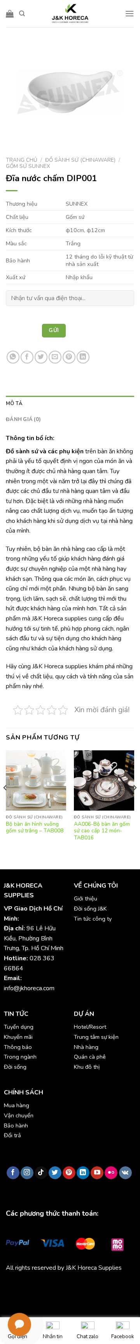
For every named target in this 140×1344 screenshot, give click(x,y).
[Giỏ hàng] (10, 13)
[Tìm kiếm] (22, 13)
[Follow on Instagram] (27, 1173)
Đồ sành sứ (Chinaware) (80, 160)
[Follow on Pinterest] (69, 1173)
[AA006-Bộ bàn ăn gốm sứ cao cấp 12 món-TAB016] (104, 780)
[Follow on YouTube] (97, 1173)
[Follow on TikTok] (41, 1173)
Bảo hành (16, 1125)
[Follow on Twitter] (55, 1173)
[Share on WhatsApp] (13, 357)
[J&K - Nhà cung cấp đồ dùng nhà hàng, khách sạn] (70, 13)
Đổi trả (12, 1135)
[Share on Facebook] (27, 357)
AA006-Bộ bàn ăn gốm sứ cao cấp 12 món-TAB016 (102, 831)
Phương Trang (74, 1285)
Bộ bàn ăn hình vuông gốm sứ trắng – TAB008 (34, 827)
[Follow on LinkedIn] (83, 1173)
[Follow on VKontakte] (125, 1173)
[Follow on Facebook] (13, 1173)
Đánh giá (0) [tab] (23, 419)
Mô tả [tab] (14, 403)
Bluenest (31, 1296)
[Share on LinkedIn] (83, 357)
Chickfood (40, 1285)
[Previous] (5, 803)
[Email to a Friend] (55, 357)
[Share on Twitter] (41, 357)
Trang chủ (21, 160)
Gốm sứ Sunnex (28, 166)
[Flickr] (111, 1173)
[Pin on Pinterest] (69, 357)
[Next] (134, 803)
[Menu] (129, 13)
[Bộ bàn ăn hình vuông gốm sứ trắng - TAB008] (36, 780)
